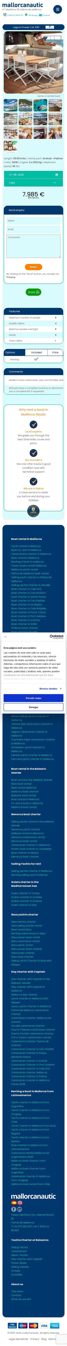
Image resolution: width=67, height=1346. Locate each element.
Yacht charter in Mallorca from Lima (33, 1126)
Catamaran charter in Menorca (30, 845)
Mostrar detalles (48, 688)
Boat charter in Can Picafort (28, 593)
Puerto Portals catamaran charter (32, 1033)
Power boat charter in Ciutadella (31, 849)
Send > (33, 266)
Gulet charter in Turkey (25, 893)
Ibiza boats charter (23, 953)
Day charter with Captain (28, 972)
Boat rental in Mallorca (26, 539)
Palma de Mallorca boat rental (30, 573)
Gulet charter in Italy (24, 905)
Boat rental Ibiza (21, 929)
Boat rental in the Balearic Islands (31, 780)
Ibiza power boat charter (26, 949)
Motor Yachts (19, 1255)
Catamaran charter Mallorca (29, 1072)
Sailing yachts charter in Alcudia (30, 585)
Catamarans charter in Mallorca (31, 554)
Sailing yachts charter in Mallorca (31, 871)
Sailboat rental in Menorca (27, 833)
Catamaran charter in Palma (29, 1076)
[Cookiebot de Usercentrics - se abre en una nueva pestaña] (49, 637)
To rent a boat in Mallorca (27, 803)
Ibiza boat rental (21, 784)
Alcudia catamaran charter (28, 1026)
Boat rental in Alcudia (24, 632)
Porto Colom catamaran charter (31, 1037)
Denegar (33, 707)
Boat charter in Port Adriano (28, 616)
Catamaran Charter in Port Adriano (33, 1064)
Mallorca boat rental (24, 807)
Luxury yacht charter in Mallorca (31, 1006)
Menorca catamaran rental (28, 837)
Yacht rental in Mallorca (26, 546)
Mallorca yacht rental (24, 569)
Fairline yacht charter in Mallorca (31, 755)
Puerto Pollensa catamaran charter (33, 1029)
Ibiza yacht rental (22, 945)
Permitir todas (33, 698)
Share (32, 292)
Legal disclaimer (18, 1339)
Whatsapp (33, 15)
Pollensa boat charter (24, 628)
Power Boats (19, 1263)
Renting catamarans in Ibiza (28, 933)
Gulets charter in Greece (26, 901)
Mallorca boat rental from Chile (30, 1184)
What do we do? (21, 1299)
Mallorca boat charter (25, 791)
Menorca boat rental (24, 841)
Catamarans (19, 1251)
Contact (46, 15)
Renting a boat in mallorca (27, 562)
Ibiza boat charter (22, 957)
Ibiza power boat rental (25, 937)
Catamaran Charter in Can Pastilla (32, 1049)
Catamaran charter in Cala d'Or (30, 1068)
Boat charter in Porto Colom (28, 612)
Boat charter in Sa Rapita (26, 604)
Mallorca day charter (24, 994)
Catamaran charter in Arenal (29, 1061)
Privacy (11, 277)
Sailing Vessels (20, 1267)
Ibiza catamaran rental (25, 941)
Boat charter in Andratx (25, 620)
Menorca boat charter (26, 814)
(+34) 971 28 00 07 (15, 15)
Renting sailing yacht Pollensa (29, 875)
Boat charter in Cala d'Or (26, 589)
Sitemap (53, 1339)
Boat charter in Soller (24, 624)
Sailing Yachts (19, 1247)
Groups (15, 1271)
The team (17, 1291)
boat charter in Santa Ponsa (28, 597)
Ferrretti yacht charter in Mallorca (32, 759)
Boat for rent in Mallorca (26, 550)
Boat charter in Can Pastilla (28, 600)
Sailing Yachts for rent (26, 864)
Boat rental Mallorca (23, 787)
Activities (16, 1274)
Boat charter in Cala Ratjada (28, 608)
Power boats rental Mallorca (28, 565)
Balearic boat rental (23, 795)
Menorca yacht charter (25, 829)
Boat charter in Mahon (25, 853)
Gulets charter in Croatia (26, 897)
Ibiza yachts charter (24, 914)
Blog (43, 1339)
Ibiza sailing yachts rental (26, 925)
